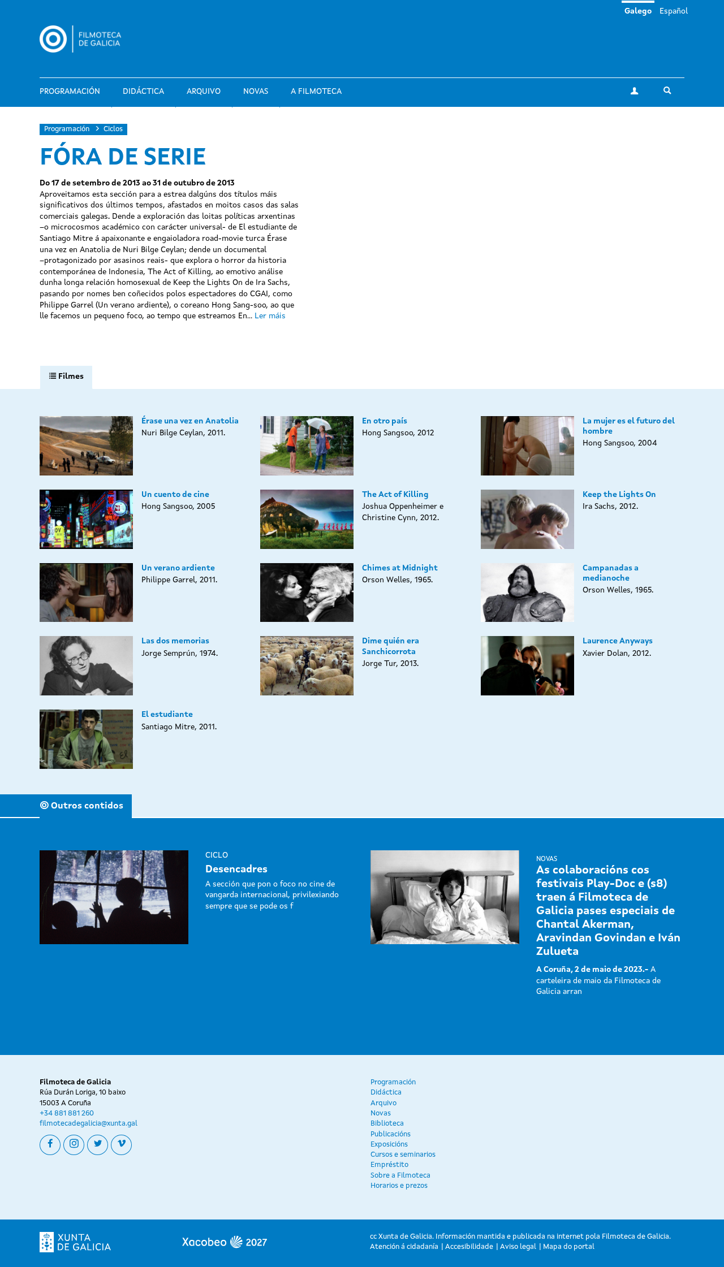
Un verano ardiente (178, 568)
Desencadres (236, 869)
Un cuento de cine (175, 495)
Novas (255, 92)
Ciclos (113, 129)
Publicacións (390, 1134)
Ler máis (270, 316)
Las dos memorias (175, 641)
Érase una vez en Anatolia (190, 421)
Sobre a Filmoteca (400, 1175)
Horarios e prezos (399, 1186)
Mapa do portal (568, 1247)
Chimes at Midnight (400, 568)
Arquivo (204, 92)
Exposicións (389, 1144)
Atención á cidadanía (404, 1247)
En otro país (384, 421)
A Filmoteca (316, 92)
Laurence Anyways (618, 641)
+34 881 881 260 (67, 1113)
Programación (70, 92)
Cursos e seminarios (403, 1154)
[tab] (66, 377)
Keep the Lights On (619, 495)
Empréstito (389, 1165)
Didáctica (143, 92)
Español (674, 11)
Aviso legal (518, 1247)
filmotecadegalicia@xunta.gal (88, 1123)
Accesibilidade (469, 1247)
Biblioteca (387, 1123)
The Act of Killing (395, 495)
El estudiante (167, 715)
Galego (638, 11)
